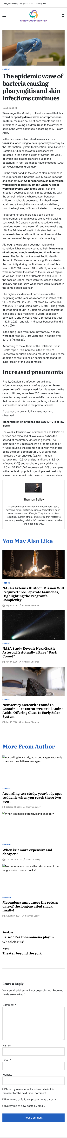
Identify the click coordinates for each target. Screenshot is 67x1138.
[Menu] (4, 16)
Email (6, 1060)
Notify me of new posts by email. (25, 1105)
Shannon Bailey (33, 807)
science (6, 69)
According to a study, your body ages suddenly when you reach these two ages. (32, 797)
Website (7, 1074)
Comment (9, 1004)
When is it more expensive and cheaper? (27, 851)
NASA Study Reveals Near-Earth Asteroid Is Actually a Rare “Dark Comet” (29, 652)
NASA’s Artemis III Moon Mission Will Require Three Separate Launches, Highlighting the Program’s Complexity (33, 593)
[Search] (63, 16)
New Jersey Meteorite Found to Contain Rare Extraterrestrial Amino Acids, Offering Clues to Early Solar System (32, 710)
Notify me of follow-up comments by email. (31, 1099)
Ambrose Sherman (30, 605)
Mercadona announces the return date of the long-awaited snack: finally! (30, 906)
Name (7, 1045)
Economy (6, 845)
